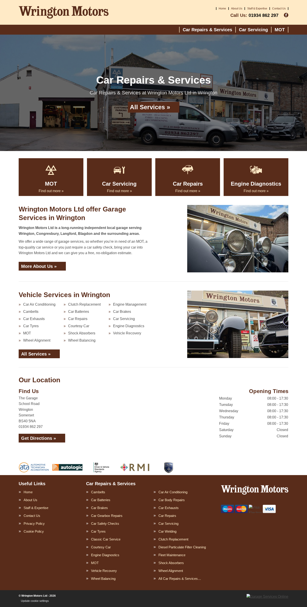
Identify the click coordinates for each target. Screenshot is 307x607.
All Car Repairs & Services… (179, 578)
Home (222, 8)
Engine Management (129, 304)
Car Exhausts (34, 319)
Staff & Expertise (257, 8)
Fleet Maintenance (171, 555)
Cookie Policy (34, 531)
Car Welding (167, 531)
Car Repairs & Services (207, 29)
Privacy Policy (34, 523)
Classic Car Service (105, 539)
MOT (280, 29)
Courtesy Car (78, 326)
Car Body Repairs (171, 500)
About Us (236, 8)
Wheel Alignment (36, 340)
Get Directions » (38, 438)
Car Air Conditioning (39, 304)
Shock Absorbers (81, 333)
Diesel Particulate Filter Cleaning (182, 547)
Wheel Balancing (82, 340)
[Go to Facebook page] (286, 15)
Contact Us (279, 8)
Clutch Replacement (84, 304)
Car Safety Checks (105, 523)
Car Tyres (31, 326)
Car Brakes (122, 312)
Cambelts (30, 312)
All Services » (150, 107)
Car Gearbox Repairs (106, 515)
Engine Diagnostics (128, 326)
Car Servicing (253, 29)
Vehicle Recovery (127, 333)
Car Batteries (78, 312)
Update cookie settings (35, 601)
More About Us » (39, 266)
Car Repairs (77, 319)
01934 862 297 (254, 15)
